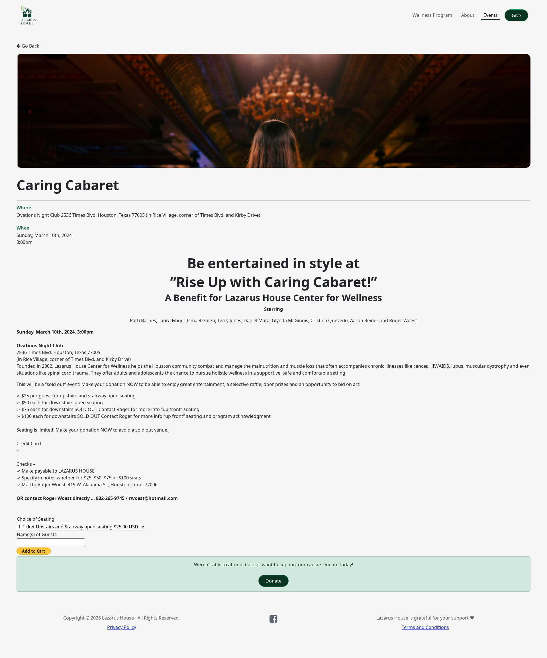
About (467, 15)
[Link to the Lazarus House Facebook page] (273, 620)
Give (516, 15)
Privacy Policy (121, 627)
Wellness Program (432, 15)
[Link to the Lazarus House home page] (27, 15)
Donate (273, 581)
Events (490, 15)
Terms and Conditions (425, 627)
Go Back (30, 46)
